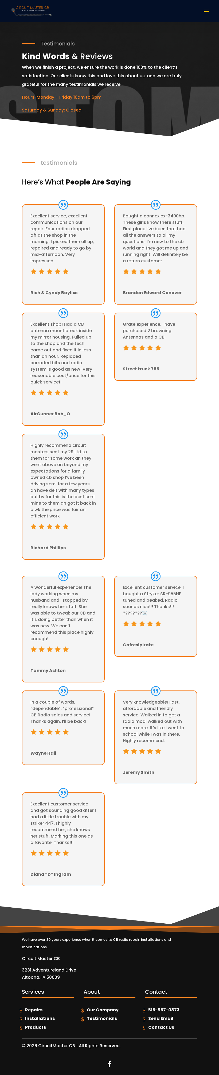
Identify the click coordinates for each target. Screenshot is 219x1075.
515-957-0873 (163, 1010)
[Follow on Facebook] (109, 1064)
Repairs (33, 1010)
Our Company (103, 1010)
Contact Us (161, 1027)
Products (35, 1027)
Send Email (160, 1018)
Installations (40, 1018)
